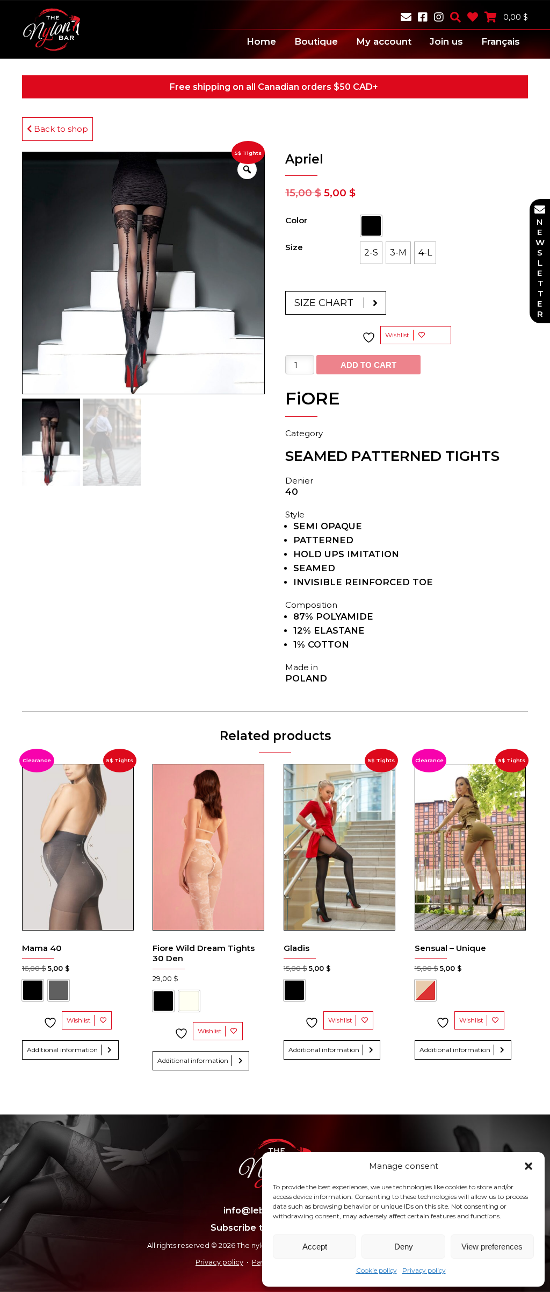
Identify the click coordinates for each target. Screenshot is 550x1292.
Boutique (316, 41)
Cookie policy (376, 1270)
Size (294, 247)
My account (383, 41)
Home (261, 41)
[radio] (371, 226)
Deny (403, 1246)
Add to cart (368, 365)
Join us (446, 41)
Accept (314, 1246)
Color (296, 220)
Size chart (323, 303)
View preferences (492, 1246)
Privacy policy (424, 1270)
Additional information (62, 1050)
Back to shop (60, 129)
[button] (528, 1166)
